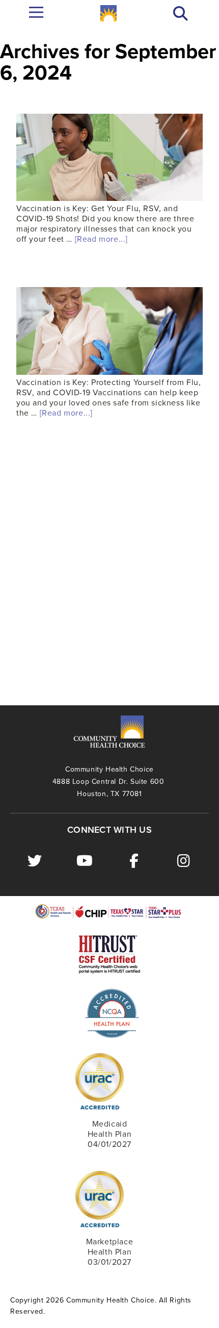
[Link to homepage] (108, 13)
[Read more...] (101, 239)
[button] (180, 13)
